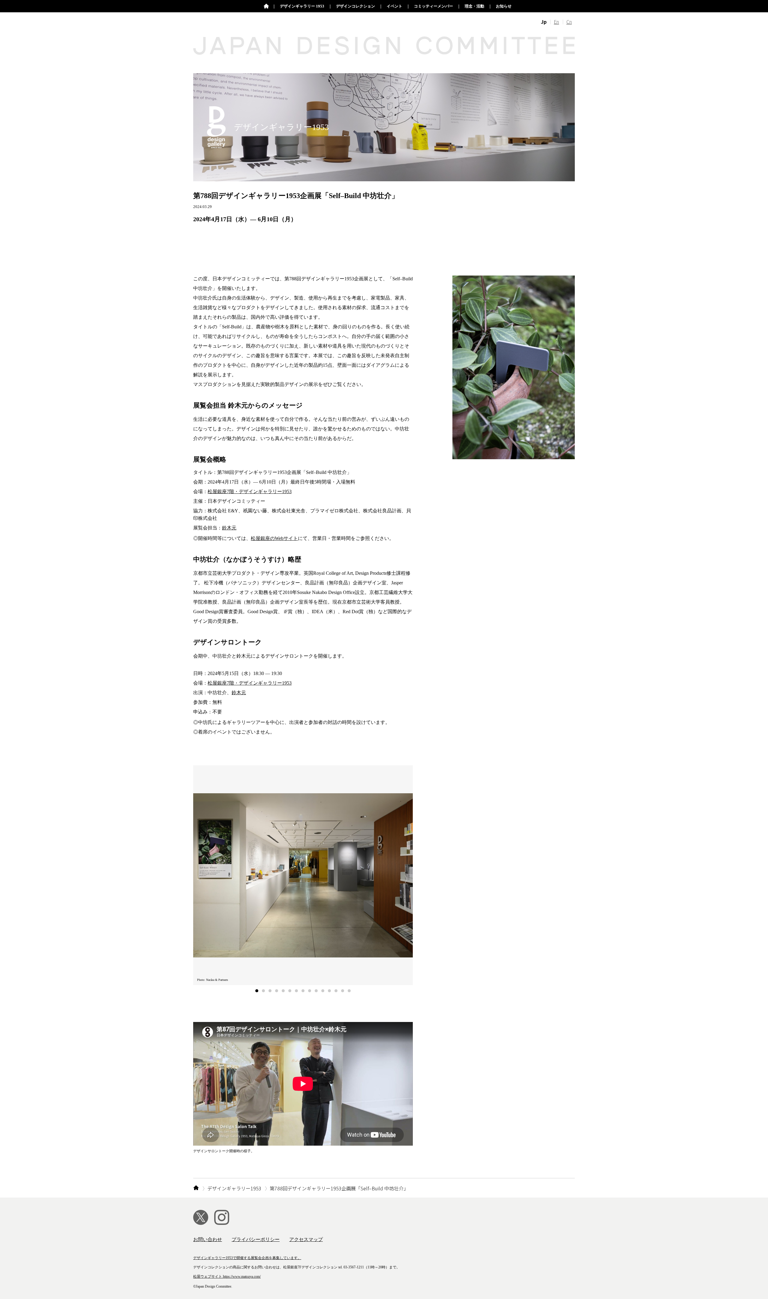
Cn (569, 21)
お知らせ (504, 6)
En (556, 21)
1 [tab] (256, 990)
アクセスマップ (306, 1239)
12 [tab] (329, 990)
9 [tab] (309, 990)
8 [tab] (303, 990)
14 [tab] (342, 990)
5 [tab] (283, 990)
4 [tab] (276, 990)
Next (408, 879)
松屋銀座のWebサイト (274, 538)
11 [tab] (322, 990)
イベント (394, 6)
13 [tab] (336, 990)
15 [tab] (349, 990)
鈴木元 (229, 527)
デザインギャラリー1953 (234, 1188)
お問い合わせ (207, 1239)
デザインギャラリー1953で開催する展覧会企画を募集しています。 (247, 1258)
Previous (197, 879)
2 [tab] (263, 990)
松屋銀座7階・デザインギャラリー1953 (250, 491)
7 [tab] (296, 990)
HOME (196, 1188)
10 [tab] (316, 990)
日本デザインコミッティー (266, 6)
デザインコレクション (355, 6)
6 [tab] (289, 990)
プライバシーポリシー (256, 1239)
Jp (544, 21)
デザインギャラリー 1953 (302, 6)
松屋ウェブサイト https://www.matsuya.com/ (227, 1276)
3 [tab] (270, 990)
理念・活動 (474, 6)
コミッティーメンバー (433, 6)
